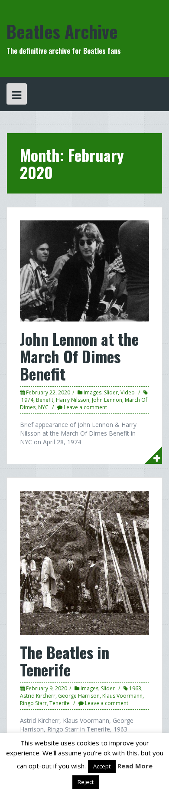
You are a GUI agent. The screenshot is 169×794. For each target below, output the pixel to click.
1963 (135, 688)
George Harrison (79, 695)
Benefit (44, 400)
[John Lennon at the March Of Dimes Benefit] (84, 270)
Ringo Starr (33, 703)
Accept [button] (101, 766)
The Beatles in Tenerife (64, 660)
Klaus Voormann (122, 695)
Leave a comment (85, 407)
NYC (43, 407)
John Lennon (107, 400)
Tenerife (59, 703)
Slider (111, 392)
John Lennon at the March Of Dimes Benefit (79, 355)
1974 (27, 400)
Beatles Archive (62, 31)
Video (127, 392)
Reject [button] (86, 782)
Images (92, 392)
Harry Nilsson (72, 400)
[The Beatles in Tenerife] (84, 562)
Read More (135, 765)
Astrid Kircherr (37, 695)
